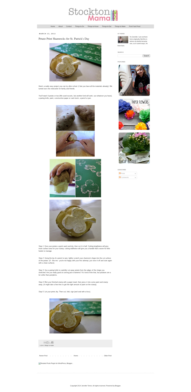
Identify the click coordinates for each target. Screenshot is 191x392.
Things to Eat (106, 26)
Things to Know (93, 26)
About (60, 26)
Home (53, 26)
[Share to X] (50, 342)
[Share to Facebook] (52, 342)
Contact (69, 26)
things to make (49, 345)
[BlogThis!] (47, 342)
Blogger (117, 386)
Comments (125, 177)
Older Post (107, 356)
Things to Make (120, 26)
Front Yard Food (134, 26)
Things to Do (79, 26)
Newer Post (43, 356)
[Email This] (45, 342)
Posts (123, 173)
